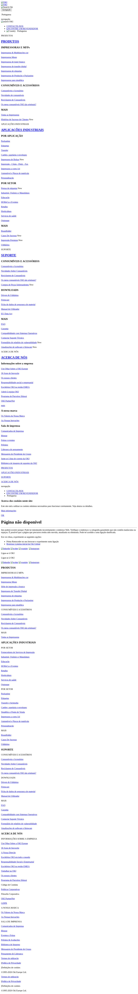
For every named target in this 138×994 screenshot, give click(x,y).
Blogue (4, 436)
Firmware (5, 300)
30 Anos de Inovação (10, 373)
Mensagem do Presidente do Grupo (16, 454)
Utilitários (5, 245)
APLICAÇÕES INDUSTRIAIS (22, 130)
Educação (5, 197)
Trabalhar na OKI (8, 871)
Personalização (7, 178)
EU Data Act (6, 314)
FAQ (3, 324)
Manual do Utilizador (10, 309)
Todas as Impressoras (10, 115)
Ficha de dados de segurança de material (18, 304)
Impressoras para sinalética (12, 80)
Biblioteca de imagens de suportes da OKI (19, 463)
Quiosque (5, 220)
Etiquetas (5, 146)
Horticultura (6, 211)
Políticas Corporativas (10, 889)
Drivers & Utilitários (9, 295)
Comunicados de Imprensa (12, 431)
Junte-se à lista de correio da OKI (15, 459)
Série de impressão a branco (13, 586)
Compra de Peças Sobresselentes (15, 285)
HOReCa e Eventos (9, 202)
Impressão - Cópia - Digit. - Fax (14, 164)
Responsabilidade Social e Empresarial (17, 862)
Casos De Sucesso (9, 236)
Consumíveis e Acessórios (12, 91)
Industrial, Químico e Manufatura (15, 193)
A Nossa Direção (8, 852)
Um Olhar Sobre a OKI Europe (14, 369)
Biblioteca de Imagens (10, 944)
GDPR (4, 903)
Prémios (4, 445)
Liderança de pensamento (12, 449)
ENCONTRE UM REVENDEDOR (22, 28)
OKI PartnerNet (8, 401)
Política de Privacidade (11, 963)
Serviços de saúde (8, 216)
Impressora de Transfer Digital (14, 591)
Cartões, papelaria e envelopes (14, 155)
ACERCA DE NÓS (14, 357)
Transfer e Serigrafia (9, 703)
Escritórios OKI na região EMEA (15, 387)
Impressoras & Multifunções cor (14, 53)
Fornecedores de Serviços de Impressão (18, 652)
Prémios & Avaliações (10, 940)
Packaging (5, 141)
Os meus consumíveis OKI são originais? (18, 104)
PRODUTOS (10, 41)
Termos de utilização (10, 958)
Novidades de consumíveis (12, 95)
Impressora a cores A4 (10, 169)
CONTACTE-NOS (14, 26)
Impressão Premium (9, 240)
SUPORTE (8, 255)
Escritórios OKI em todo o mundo (15, 857)
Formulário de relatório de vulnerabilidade (19, 342)
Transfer (4, 150)
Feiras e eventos (8, 440)
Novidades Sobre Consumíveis (14, 271)
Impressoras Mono (9, 57)
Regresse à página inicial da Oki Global (23, 544)
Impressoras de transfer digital (13, 66)
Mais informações (8, 511)
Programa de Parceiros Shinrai (14, 396)
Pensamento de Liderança (12, 954)
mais (3, 405)
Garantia (4, 329)
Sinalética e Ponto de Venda (13, 712)
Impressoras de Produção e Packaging (17, 76)
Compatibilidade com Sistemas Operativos (19, 333)
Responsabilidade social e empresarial (17, 382)
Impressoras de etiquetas (11, 71)
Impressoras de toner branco (13, 62)
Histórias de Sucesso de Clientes (15, 119)
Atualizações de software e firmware (16, 347)
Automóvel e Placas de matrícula (15, 173)
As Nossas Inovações (10, 420)
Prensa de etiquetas (9, 188)
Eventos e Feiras (8, 935)
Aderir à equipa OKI (10, 392)
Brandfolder (6, 231)
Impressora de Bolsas (10, 159)
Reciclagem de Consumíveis (13, 100)
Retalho (4, 207)
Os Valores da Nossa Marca (13, 416)
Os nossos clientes (9, 378)
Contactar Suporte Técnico (12, 338)
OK (2, 515)
